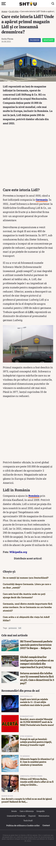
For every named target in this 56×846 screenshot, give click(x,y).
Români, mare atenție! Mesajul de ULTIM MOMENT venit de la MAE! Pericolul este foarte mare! (37, 722)
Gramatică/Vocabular (16, 816)
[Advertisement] (28, 157)
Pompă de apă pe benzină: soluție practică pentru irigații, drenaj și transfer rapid (36, 742)
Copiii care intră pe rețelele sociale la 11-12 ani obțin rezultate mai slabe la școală (35, 702)
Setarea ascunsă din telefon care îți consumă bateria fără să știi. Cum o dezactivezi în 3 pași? (37, 678)
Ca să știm (14, 11)
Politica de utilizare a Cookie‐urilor (23, 825)
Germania (13, 628)
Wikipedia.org (18, 552)
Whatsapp (48, 40)
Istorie (14, 811)
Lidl (19, 628)
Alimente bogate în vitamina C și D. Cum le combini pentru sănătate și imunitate (37, 762)
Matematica (43, 816)
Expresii (32, 816)
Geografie (40, 811)
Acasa (4, 11)
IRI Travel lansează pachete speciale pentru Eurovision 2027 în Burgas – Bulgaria (36, 645)
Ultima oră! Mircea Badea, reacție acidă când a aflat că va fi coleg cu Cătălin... (37, 782)
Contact (46, 825)
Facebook (34, 40)
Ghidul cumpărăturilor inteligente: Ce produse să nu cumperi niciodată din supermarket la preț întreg (37, 662)
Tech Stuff (28, 820)
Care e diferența (27, 811)
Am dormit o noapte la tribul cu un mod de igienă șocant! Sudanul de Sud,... (26, 800)
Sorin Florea (7, 38)
